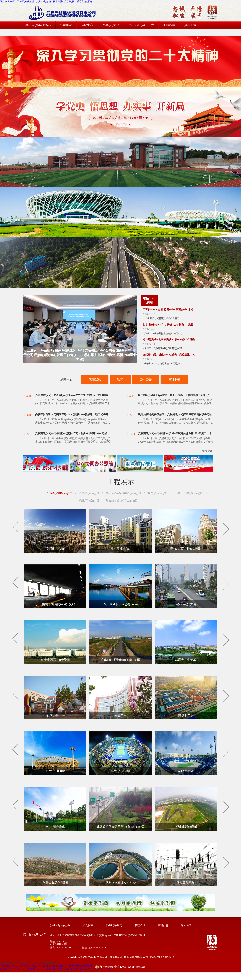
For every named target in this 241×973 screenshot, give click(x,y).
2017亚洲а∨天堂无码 (76, 969)
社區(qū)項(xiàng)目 (59, 493)
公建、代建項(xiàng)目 (189, 493)
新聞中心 (87, 25)
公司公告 (146, 379)
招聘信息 (163, 925)
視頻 (120, 379)
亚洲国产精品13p (57, 969)
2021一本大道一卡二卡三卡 (34, 969)
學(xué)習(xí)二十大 (141, 25)
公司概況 (66, 25)
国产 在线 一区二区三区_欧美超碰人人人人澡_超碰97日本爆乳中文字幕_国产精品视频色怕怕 (46, 1)
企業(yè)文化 (110, 25)
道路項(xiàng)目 (89, 493)
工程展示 (169, 25)
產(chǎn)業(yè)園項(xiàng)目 (123, 493)
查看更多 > (208, 451)
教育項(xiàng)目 (157, 493)
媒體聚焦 (95, 379)
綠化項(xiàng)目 (89, 500)
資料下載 (190, 25)
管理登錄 (140, 925)
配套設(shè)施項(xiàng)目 (121, 500)
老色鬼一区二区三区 (10, 969)
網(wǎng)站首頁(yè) (38, 25)
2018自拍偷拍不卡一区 (98, 969)
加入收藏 (87, 925)
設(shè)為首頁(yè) (60, 925)
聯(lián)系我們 (114, 925)
